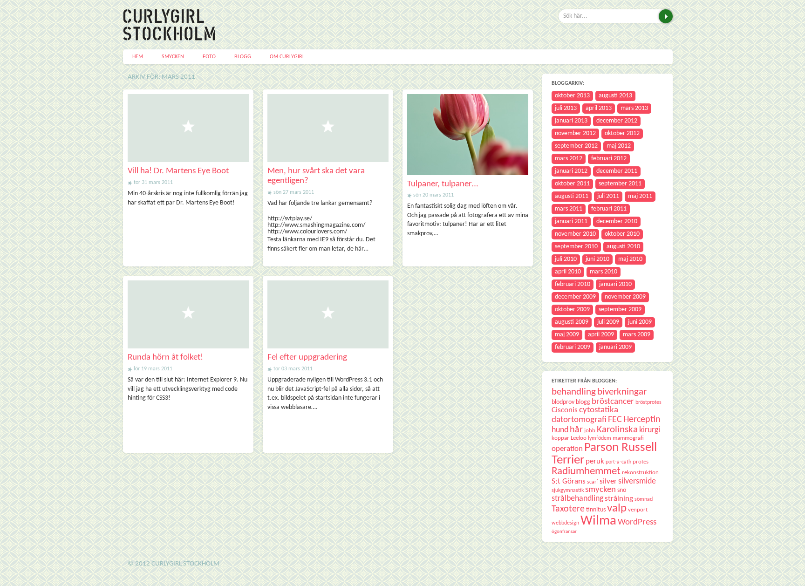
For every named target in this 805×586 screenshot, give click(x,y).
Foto (209, 57)
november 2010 (575, 234)
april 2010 (568, 271)
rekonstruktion (640, 473)
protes (640, 462)
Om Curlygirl (287, 57)
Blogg (242, 57)
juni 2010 (597, 259)
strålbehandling (577, 499)
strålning (619, 499)
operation (567, 449)
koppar (560, 438)
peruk (595, 461)
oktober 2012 (622, 133)
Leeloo (579, 438)
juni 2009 (640, 322)
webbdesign (565, 523)
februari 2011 (609, 208)
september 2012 (576, 146)
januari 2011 (571, 221)
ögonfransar (564, 531)
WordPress (637, 522)
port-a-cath (618, 462)
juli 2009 (608, 322)
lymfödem (599, 438)
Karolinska (617, 430)
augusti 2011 (571, 196)
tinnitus (596, 510)
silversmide (637, 481)
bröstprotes (648, 402)
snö (621, 490)
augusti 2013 (615, 95)
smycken (600, 489)
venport (638, 510)
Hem (137, 57)
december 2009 (575, 296)
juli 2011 (608, 196)
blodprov (563, 402)
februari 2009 (572, 347)
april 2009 (601, 334)
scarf (592, 482)
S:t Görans (569, 481)
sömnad (643, 499)
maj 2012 (619, 146)
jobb (589, 431)
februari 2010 (572, 284)
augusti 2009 (571, 322)
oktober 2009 (572, 309)
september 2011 (620, 183)
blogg (583, 402)
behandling (574, 392)
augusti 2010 (623, 246)
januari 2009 (615, 347)
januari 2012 (571, 171)
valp (617, 508)
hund (560, 430)
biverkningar (622, 392)
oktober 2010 (622, 234)
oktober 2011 (572, 183)
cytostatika (598, 410)
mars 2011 (568, 208)
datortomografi (579, 420)
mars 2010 (603, 271)
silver (608, 481)
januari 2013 (571, 120)
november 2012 (575, 133)
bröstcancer (613, 401)
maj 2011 (640, 196)
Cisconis (565, 410)
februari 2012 (609, 158)
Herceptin (642, 419)
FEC (615, 419)
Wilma (598, 521)
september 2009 (620, 309)
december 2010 (616, 221)
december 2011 (616, 171)
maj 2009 (567, 334)
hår (576, 430)
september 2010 (576, 246)
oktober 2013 (572, 95)
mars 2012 (568, 158)
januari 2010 (615, 284)
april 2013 (599, 108)
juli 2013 (566, 108)
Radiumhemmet (586, 471)
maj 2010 (630, 259)
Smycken (173, 57)
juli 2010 (566, 259)
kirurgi (649, 430)
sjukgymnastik (568, 490)
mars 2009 (636, 334)
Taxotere (568, 509)
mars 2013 (634, 108)
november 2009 (625, 296)
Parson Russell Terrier (604, 454)
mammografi (628, 438)
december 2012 (616, 120)
